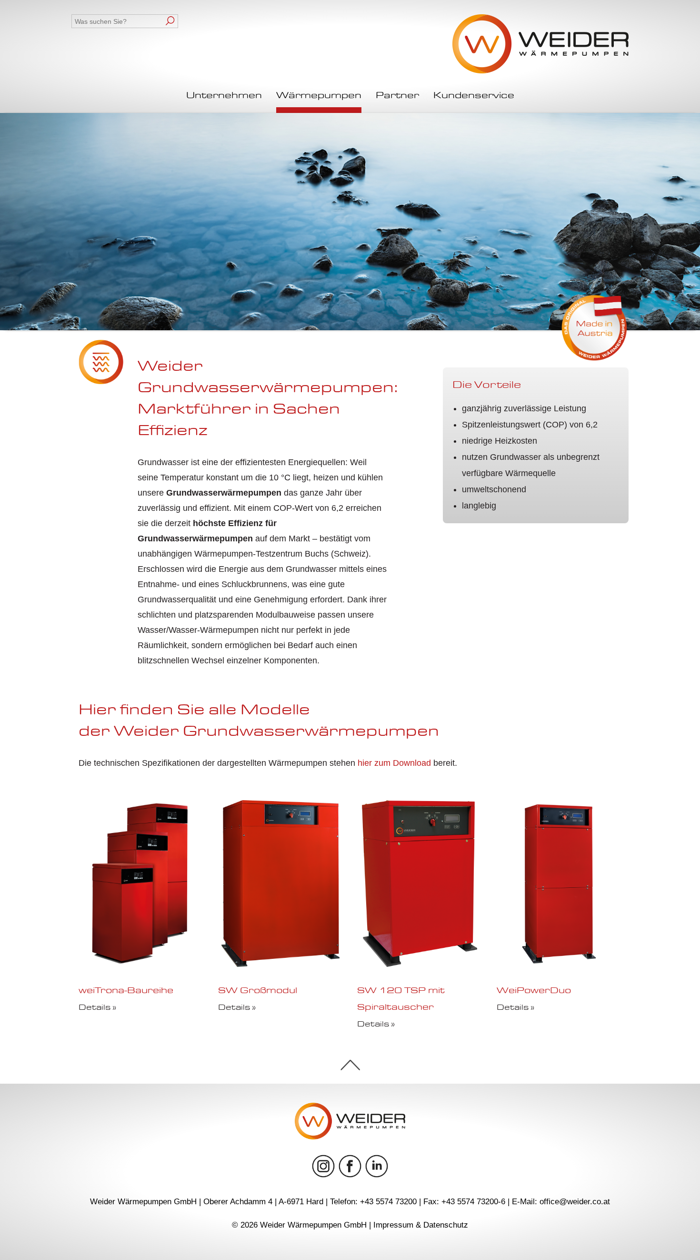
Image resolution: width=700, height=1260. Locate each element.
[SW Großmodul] (280, 964)
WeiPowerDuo (534, 991)
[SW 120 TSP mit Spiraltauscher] (419, 964)
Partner (397, 96)
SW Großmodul (257, 991)
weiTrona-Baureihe (126, 991)
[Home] (540, 44)
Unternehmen (224, 96)
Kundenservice (473, 96)
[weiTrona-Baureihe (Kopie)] (141, 964)
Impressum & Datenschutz (420, 1225)
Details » (97, 1008)
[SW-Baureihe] (559, 964)
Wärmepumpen (318, 96)
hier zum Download (394, 763)
